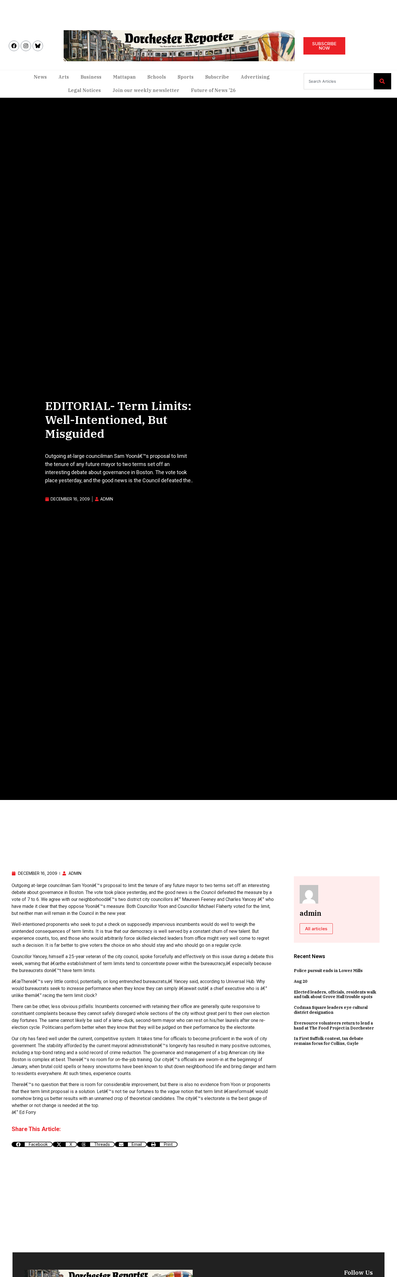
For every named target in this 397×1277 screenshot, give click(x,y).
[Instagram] (26, 46)
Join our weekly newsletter (145, 90)
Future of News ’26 (213, 90)
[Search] (382, 81)
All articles (316, 928)
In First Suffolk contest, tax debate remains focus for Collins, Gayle (328, 1041)
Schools (156, 77)
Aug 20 (300, 981)
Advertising (255, 77)
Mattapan (124, 77)
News (40, 77)
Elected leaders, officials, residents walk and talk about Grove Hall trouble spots (335, 994)
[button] (32, 1144)
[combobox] (339, 81)
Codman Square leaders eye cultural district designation (331, 1010)
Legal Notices (84, 90)
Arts (63, 77)
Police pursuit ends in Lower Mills (328, 970)
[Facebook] (14, 46)
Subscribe (217, 77)
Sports (186, 77)
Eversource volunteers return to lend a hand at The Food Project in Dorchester (334, 1025)
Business (91, 77)
